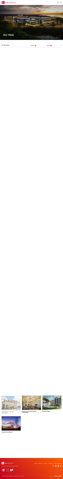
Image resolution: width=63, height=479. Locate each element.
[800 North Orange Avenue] (51, 344)
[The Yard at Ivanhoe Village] (31, 159)
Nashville (8, 466)
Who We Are (40, 463)
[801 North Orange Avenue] (11, 363)
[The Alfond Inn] (11, 57)
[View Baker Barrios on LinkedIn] (58, 466)
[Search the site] (60, 2)
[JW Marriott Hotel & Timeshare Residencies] (11, 78)
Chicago (12, 466)
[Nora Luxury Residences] (11, 240)
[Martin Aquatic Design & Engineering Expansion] (51, 424)
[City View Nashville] (51, 220)
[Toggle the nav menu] (58, 2)
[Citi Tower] (31, 220)
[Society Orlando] (51, 159)
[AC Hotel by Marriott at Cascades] (51, 78)
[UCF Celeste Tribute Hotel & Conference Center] (31, 57)
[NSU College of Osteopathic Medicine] (11, 261)
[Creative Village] (51, 403)
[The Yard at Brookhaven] (11, 200)
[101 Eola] (51, 200)
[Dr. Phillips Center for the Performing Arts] (11, 98)
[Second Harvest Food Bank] (31, 323)
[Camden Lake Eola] (51, 179)
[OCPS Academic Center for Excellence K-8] (51, 119)
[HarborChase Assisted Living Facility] (51, 383)
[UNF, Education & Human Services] (31, 261)
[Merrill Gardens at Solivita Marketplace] (11, 403)
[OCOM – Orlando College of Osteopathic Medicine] (31, 240)
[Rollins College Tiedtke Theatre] (51, 98)
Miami (17, 466)
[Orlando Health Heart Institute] (31, 302)
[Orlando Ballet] (11, 119)
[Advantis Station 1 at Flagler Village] (31, 179)
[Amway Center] (31, 281)
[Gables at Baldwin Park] (11, 179)
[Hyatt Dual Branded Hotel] (31, 78)
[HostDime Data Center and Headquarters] (51, 323)
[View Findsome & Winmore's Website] (55, 476)
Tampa (6, 466)
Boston (14, 466)
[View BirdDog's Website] (4, 470)
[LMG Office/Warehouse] (11, 323)
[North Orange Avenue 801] (51, 363)
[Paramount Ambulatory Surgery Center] (11, 302)
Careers (54, 463)
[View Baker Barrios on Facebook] (56, 466)
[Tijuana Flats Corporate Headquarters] (51, 445)
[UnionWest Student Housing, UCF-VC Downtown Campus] (51, 240)
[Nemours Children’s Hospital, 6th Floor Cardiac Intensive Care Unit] (51, 302)
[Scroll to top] (7, 463)
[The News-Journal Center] (31, 98)
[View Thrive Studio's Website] (11, 470)
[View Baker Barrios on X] (60, 466)
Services (35, 463)
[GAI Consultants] (31, 363)
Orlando (3, 466)
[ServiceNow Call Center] (31, 445)
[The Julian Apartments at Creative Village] (31, 200)
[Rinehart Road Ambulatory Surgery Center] (51, 281)
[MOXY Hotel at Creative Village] (51, 57)
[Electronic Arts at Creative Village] (11, 344)
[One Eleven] (31, 344)
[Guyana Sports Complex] (51, 261)
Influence (45, 463)
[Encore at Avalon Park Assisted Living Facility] (31, 403)
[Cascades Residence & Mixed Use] (11, 220)
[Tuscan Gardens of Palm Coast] (31, 383)
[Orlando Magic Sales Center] (11, 445)
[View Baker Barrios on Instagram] (53, 466)
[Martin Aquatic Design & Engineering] (31, 424)
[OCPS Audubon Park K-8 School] (11, 140)
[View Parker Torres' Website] (7, 470)
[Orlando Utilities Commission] (11, 383)
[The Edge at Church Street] (51, 140)
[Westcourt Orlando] (31, 119)
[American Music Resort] (11, 423)
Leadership (50, 463)
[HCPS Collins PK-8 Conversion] (31, 140)
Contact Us (59, 463)
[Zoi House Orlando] (11, 159)
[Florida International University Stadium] (11, 281)
